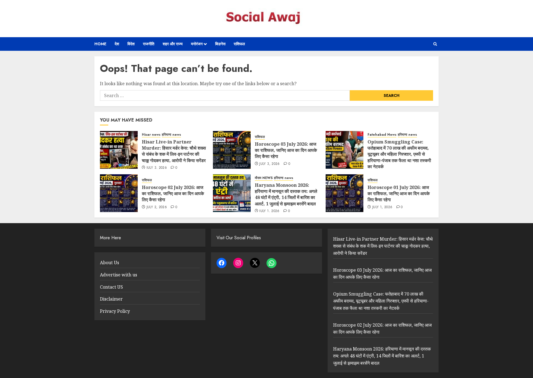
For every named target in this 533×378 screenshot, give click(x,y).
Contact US (111, 287)
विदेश (131, 44)
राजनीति (148, 44)
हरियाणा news (171, 134)
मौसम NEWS (264, 178)
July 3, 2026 (157, 168)
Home (100, 44)
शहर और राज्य (173, 44)
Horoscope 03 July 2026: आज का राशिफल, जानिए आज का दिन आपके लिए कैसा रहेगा (286, 150)
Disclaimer (111, 299)
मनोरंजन (197, 44)
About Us (109, 262)
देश (117, 44)
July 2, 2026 (157, 207)
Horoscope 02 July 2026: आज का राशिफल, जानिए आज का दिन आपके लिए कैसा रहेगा (173, 193)
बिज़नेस (220, 44)
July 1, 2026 (269, 211)
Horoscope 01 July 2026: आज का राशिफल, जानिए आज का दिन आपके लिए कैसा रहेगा (399, 193)
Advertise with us (118, 275)
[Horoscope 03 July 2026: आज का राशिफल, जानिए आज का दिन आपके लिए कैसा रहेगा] (232, 150)
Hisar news (151, 134)
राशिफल (239, 44)
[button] (435, 44)
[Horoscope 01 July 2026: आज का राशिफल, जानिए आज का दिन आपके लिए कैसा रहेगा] (344, 193)
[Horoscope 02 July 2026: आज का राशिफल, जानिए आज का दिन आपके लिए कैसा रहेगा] (119, 193)
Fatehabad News (382, 134)
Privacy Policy (115, 311)
